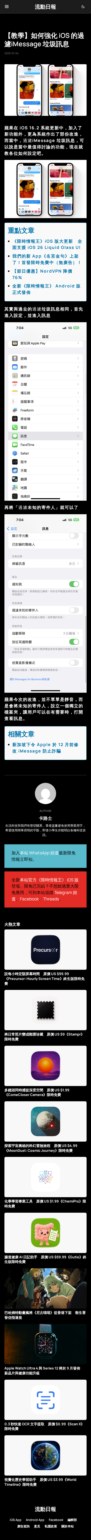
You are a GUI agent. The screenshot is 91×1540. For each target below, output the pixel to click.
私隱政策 (51, 1526)
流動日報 (45, 6)
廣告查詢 (23, 1526)
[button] (6, 6)
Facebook (29, 899)
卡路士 (45, 818)
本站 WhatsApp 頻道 (39, 853)
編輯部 (72, 1520)
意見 (37, 1526)
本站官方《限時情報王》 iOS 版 (49, 880)
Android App (35, 1520)
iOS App (15, 1520)
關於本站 (67, 1526)
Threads (51, 899)
